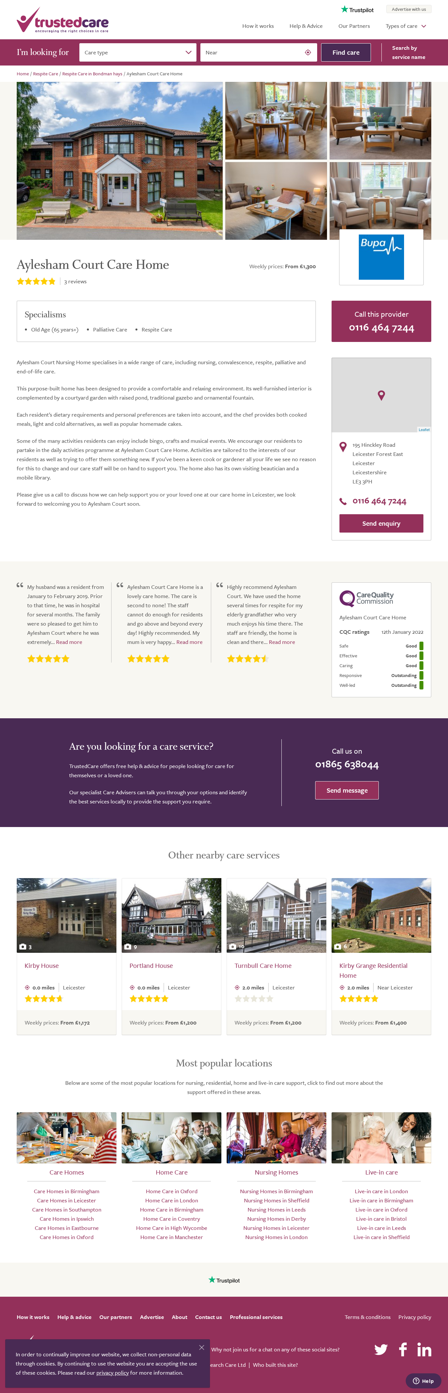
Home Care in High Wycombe (171, 1228)
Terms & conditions (368, 1317)
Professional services (256, 1317)
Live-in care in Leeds (381, 1228)
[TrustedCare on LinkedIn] (424, 1349)
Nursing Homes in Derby (276, 1218)
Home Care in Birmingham (171, 1209)
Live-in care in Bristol (381, 1218)
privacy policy (112, 1372)
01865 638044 (347, 763)
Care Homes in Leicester (66, 1200)
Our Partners (354, 26)
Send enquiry (381, 523)
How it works (258, 26)
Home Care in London (171, 1200)
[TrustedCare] (63, 20)
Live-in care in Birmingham (381, 1200)
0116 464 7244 (381, 326)
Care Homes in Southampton (66, 1209)
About (179, 1317)
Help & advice (74, 1317)
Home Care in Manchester (171, 1237)
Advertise (152, 1317)
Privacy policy (414, 1317)
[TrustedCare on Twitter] (381, 1349)
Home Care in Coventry (171, 1218)
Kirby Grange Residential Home (373, 970)
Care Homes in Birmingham (66, 1191)
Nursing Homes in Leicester (276, 1228)
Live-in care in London (381, 1191)
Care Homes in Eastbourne (67, 1228)
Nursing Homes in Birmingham (276, 1191)
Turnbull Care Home (263, 965)
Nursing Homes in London (276, 1237)
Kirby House (42, 965)
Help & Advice (306, 26)
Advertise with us (409, 9)
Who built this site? (275, 1365)
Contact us (208, 1317)
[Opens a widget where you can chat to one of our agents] (423, 1381)
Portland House (151, 965)
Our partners (115, 1317)
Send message (347, 790)
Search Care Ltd (226, 1365)
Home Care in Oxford (171, 1191)
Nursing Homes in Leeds (277, 1209)
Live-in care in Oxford (381, 1209)
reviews (75, 281)
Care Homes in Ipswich (67, 1218)
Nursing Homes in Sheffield (276, 1200)
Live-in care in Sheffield (382, 1237)
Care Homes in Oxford (66, 1237)
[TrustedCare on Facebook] (403, 1349)
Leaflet (424, 429)
